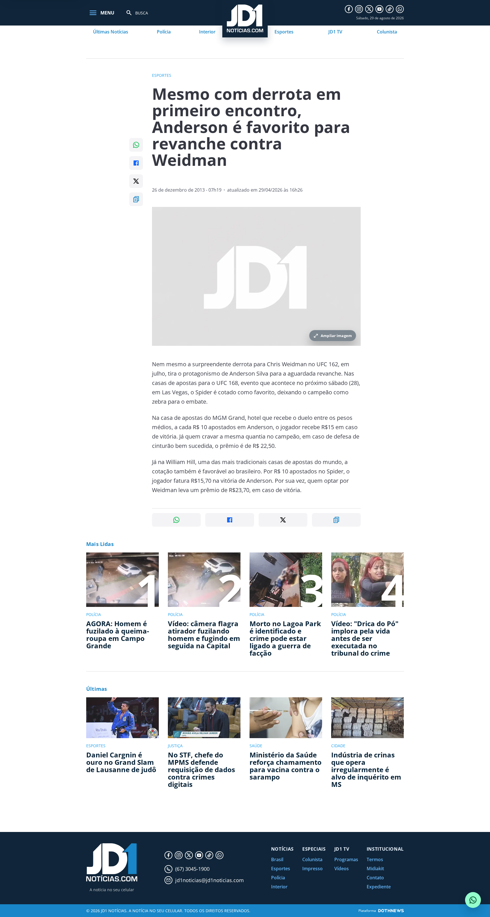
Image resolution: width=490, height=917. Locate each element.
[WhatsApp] (400, 9)
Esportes (283, 32)
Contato (375, 877)
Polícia (164, 32)
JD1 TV (335, 32)
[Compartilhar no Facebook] (136, 163)
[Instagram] (359, 9)
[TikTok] (390, 9)
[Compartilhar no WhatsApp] (136, 145)
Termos (375, 859)
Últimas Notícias (110, 32)
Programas (346, 859)
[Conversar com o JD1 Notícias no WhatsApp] (473, 900)
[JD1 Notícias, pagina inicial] (111, 862)
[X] (369, 9)
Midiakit (375, 868)
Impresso (312, 868)
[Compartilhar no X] (136, 181)
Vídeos (341, 868)
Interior (207, 32)
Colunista (387, 32)
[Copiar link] (136, 199)
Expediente (379, 887)
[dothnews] (391, 910)
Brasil (277, 859)
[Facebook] (349, 9)
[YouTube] (379, 9)
